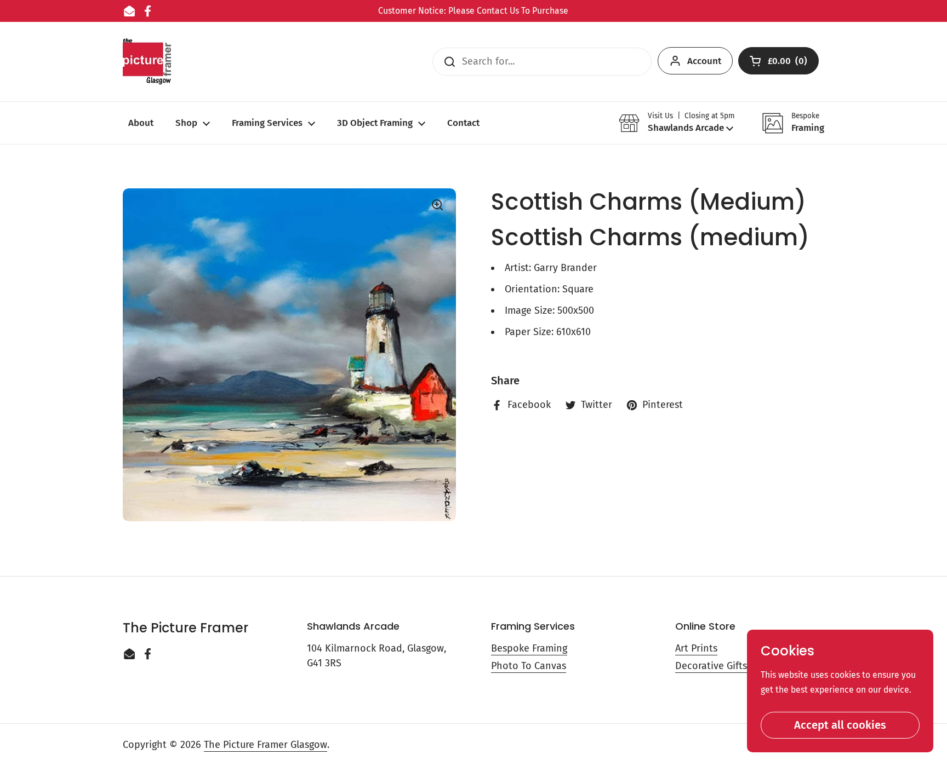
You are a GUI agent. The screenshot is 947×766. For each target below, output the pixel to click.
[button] (677, 123)
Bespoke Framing (529, 648)
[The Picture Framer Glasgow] (147, 61)
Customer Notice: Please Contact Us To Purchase (473, 10)
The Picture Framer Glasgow (265, 745)
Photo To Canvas (528, 666)
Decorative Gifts (711, 666)
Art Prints (696, 648)
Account (704, 61)
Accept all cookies (840, 725)
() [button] (788, 63)
